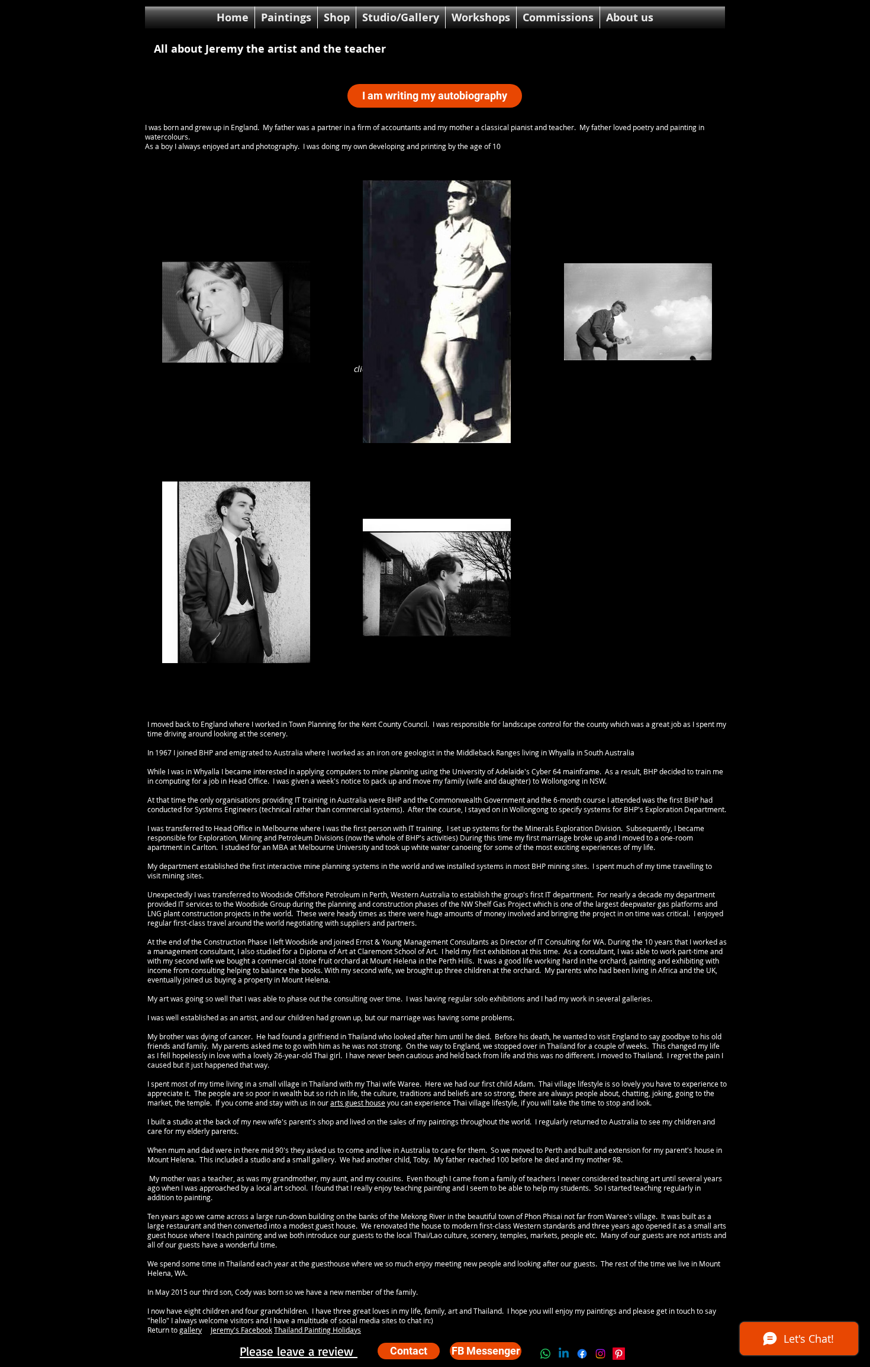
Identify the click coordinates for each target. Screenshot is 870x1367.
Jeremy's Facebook (241, 1329)
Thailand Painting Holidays (317, 1329)
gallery (190, 1329)
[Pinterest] (619, 1353)
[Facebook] (582, 1353)
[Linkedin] (564, 1353)
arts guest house (357, 1102)
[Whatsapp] (545, 1353)
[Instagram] (600, 1353)
